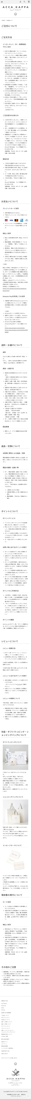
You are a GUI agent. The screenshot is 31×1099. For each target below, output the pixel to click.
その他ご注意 (4, 1036)
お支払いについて (5, 1019)
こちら (19, 684)
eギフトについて (5, 1017)
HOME (3, 20)
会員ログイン (4, 1041)
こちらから (11, 829)
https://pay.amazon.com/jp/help (15, 328)
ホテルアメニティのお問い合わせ (9, 1058)
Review (3, 1010)
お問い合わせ (4, 1053)
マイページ (6, 624)
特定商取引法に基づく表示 (13, 1094)
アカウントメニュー (20, 2)
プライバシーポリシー (16, 1096)
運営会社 (23, 1094)
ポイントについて (5, 1026)
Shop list (3, 1005)
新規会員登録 (4, 1046)
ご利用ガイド (9, 20)
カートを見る (24, 2)
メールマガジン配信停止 (7, 1048)
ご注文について (5, 1015)
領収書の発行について (6, 1034)
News (2, 1007)
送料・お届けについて (6, 1021)
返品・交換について (6, 1024)
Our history (4, 1003)
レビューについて (5, 1028)
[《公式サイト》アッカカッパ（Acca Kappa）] (15, 7)
